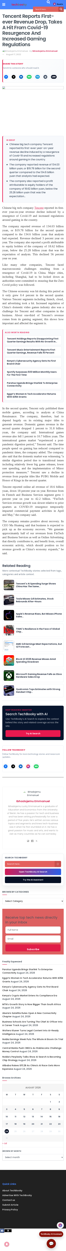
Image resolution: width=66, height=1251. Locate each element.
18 (15, 1124)
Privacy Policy (10, 1209)
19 (24, 1124)
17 (7, 1124)
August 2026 (33, 1087)
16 (59, 1116)
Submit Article (10, 1204)
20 (33, 1124)
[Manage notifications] (6, 1244)
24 (6, 1131)
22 (50, 1124)
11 (15, 1116)
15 (50, 1116)
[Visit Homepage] (19, 4)
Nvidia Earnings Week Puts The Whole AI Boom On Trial (32, 1039)
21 (42, 1124)
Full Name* (33, 930)
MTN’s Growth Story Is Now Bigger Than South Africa (31, 1004)
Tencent (39, 207)
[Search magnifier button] (61, 9)
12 (24, 1116)
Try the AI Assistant (33, 879)
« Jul (4, 1143)
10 (7, 1116)
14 (42, 1116)
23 (59, 1124)
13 (33, 1116)
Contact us (8, 1200)
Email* (33, 938)
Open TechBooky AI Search (33, 871)
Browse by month (11, 1151)
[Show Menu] (3, 4)
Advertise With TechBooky (17, 1195)
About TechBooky (12, 1190)
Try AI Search (33, 733)
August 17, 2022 (13, 54)
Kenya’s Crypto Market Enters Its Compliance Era (29, 995)
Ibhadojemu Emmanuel (45, 51)
